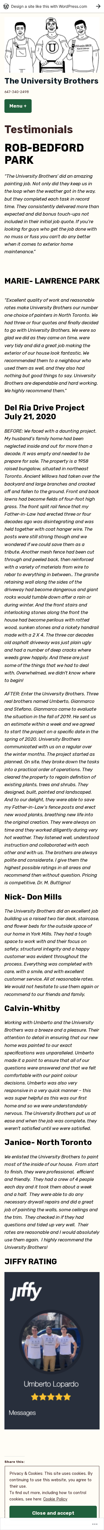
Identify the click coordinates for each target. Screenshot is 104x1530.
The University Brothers (51, 81)
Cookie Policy (55, 1499)
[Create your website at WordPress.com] (52, 6)
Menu (20, 106)
